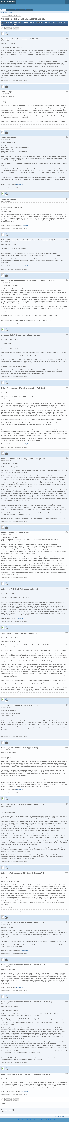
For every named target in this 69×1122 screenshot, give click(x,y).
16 (66, 872)
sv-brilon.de (20, 618)
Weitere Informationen (11, 24)
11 (66, 588)
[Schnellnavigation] (65, 12)
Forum (3, 10)
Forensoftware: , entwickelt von (34, 1120)
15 (66, 803)
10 (66, 532)
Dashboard (18, 10)
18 (66, 964)
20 (66, 1073)
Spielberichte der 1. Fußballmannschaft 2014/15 (23, 19)
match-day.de (24, 225)
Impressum (15, 1116)
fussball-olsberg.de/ (22, 907)
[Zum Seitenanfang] (67, 1117)
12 (66, 632)
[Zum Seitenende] (67, 12)
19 (66, 1001)
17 (66, 922)
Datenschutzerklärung (6, 1116)
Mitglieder (10, 10)
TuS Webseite (28, 10)
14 (66, 747)
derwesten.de (19, 184)
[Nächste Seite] (18, 28)
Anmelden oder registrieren (8, 1)
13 (66, 705)
